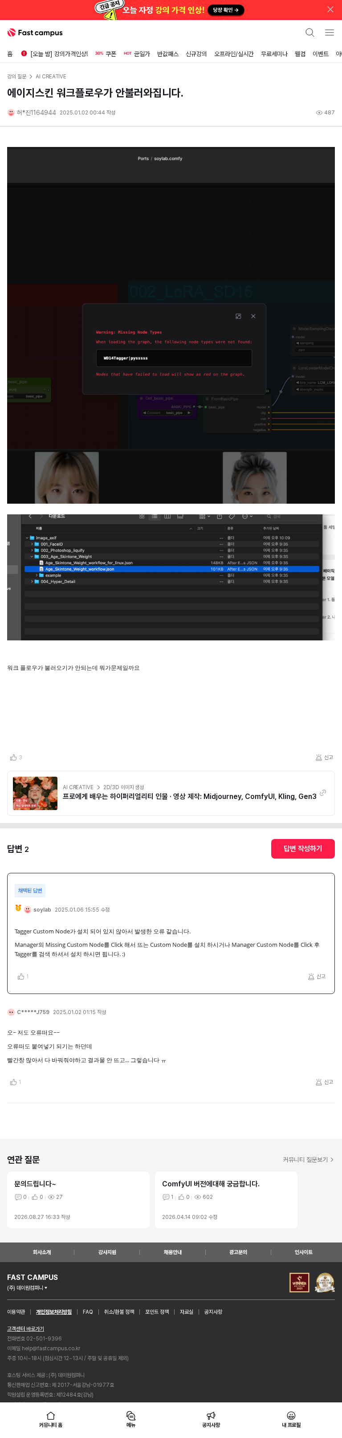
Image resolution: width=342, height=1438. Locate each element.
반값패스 (168, 53)
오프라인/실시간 (234, 53)
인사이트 (304, 1252)
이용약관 (16, 1312)
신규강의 (196, 53)
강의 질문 (16, 76)
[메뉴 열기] (329, 32)
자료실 (186, 1312)
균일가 (142, 53)
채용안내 (173, 1252)
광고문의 (238, 1252)
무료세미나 (274, 53)
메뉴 (130, 1425)
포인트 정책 (157, 1312)
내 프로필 (291, 1425)
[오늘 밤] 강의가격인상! (59, 53)
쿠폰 (111, 53)
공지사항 (213, 1312)
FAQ (88, 1312)
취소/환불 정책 (119, 1312)
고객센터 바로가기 (25, 1329)
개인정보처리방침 (54, 1312)
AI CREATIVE (78, 787)
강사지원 (107, 1252)
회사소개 (42, 1252)
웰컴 (300, 53)
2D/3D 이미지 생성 (123, 787)
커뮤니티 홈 (50, 1425)
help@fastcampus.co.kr (51, 1348)
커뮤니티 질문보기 (305, 1159)
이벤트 (321, 53)
